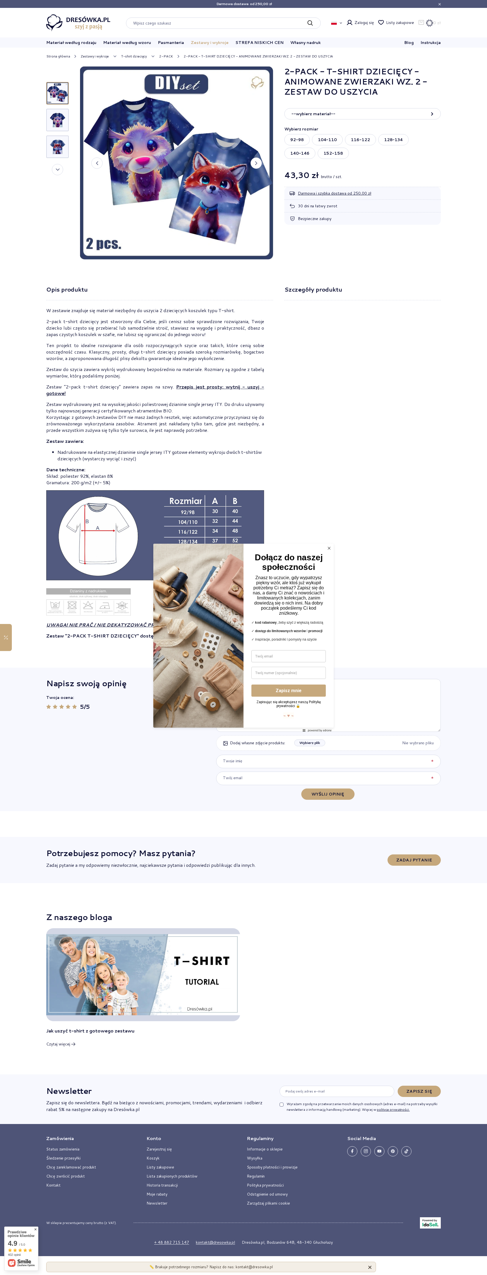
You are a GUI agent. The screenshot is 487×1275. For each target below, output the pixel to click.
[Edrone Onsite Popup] (243, 637)
